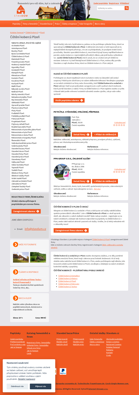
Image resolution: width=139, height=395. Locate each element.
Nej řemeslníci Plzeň (20, 100)
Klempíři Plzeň (17, 72)
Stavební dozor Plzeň (20, 151)
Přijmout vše (40, 386)
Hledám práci (78, 342)
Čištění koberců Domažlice (69, 276)
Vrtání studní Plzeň (19, 178)
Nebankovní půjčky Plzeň (22, 97)
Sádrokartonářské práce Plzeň (24, 143)
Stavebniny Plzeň (19, 159)
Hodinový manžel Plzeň (21, 64)
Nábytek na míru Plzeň (21, 89)
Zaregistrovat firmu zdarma (69, 230)
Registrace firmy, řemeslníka (38, 342)
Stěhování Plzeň (18, 162)
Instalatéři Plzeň (18, 70)
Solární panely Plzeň (20, 146)
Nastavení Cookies (113, 344)
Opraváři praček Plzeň (21, 105)
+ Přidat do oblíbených (105, 134)
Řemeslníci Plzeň (18, 140)
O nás (108, 355)
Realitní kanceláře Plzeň (21, 127)
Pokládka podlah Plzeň (21, 116)
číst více (97, 189)
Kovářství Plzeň (18, 81)
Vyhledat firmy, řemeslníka (37, 345)
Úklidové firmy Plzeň (20, 173)
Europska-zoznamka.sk (66, 383)
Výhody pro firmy (34, 348)
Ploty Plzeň (16, 110)
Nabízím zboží (62, 344)
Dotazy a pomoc (112, 342)
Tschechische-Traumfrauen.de (91, 383)
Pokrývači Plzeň (18, 118)
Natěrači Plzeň (17, 91)
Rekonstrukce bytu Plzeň (22, 132)
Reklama (109, 350)
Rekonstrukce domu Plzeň (22, 135)
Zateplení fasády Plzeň (21, 186)
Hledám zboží (61, 342)
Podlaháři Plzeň (18, 113)
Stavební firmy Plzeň (20, 154)
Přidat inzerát (61, 339)
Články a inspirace (97, 342)
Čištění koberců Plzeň (20, 56)
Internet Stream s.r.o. (98, 389)
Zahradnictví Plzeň (19, 184)
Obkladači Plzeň (18, 102)
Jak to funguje (16, 347)
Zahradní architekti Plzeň (22, 181)
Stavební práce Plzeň (20, 156)
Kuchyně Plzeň (17, 83)
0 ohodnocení (119, 122)
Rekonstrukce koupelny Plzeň (24, 137)
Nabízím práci (78, 344)
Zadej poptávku (101, 3)
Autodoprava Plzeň (19, 48)
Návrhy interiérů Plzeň (21, 94)
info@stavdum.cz (35, 229)
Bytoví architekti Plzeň (21, 53)
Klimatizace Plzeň (19, 75)
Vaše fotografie (96, 339)
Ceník (29, 353)
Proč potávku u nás (18, 344)
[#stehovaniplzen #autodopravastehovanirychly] (62, 126)
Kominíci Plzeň (17, 78)
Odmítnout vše (17, 386)
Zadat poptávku (16, 339)
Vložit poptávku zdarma (67, 100)
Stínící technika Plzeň (20, 165)
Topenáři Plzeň (18, 167)
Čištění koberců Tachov (67, 286)
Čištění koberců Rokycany (68, 284)
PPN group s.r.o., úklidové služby (72, 158)
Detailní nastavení (26, 379)
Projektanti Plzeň (19, 121)
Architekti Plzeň (18, 45)
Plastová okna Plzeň (20, 108)
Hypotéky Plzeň (18, 67)
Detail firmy (79, 134)
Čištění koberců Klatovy (68, 278)
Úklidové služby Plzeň (20, 175)
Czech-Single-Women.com (116, 383)
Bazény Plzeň (17, 51)
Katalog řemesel (17, 32)
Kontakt (109, 352)
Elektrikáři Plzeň (18, 59)
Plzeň (42, 32)
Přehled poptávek (17, 342)
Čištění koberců (32, 32)
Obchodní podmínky (114, 339)
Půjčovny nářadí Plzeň (20, 124)
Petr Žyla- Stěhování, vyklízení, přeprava (76, 111)
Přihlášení (124, 3)
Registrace (114, 3)
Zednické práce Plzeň (20, 189)
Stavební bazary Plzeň (21, 148)
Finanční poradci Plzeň (21, 62)
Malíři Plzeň (16, 86)
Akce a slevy (95, 344)
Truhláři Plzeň (17, 170)
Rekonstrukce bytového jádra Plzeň (26, 129)
